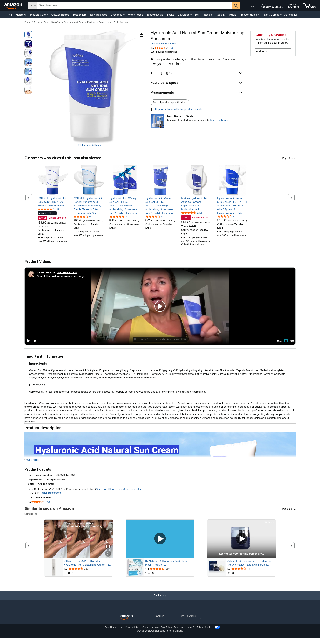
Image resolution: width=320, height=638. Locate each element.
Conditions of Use (114, 627)
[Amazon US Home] (126, 617)
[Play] (28, 341)
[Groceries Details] (124, 14)
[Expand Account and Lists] (282, 7)
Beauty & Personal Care (36, 22)
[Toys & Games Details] (281, 14)
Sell (197, 14)
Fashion (207, 14)
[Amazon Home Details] (258, 14)
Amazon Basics (60, 14)
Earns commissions (67, 272)
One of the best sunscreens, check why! (60, 276)
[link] (53, 201)
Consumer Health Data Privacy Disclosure (163, 627)
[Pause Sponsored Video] (108, 546)
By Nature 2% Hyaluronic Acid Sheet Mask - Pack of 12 (166, 562)
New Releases (98, 14)
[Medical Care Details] (47, 14)
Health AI (21, 14)
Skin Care (56, 22)
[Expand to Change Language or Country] (170, 616)
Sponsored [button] (29, 514)
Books (170, 14)
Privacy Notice (132, 627)
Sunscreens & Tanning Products (80, 22)
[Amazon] (13, 5)
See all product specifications (170, 102)
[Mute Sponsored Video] (108, 553)
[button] (8, 14)
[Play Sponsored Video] (160, 539)
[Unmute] (292, 341)
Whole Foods (135, 14)
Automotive (291, 14)
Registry (220, 14)
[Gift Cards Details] (191, 14)
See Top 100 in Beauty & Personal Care (119, 488)
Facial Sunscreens (123, 22)
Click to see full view (89, 145)
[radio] (28, 34)
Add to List (262, 51)
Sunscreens (105, 22)
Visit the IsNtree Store (163, 43)
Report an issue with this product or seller (179, 109)
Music (232, 14)
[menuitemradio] (286, 340)
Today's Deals (155, 14)
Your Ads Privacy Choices (200, 627)
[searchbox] (134, 5)
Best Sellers (79, 14)
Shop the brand (219, 119)
